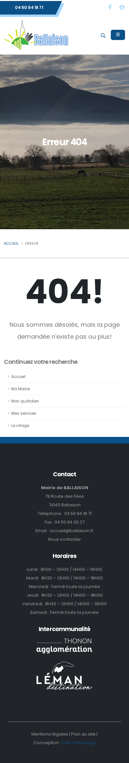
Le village (20, 425)
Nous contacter (64, 539)
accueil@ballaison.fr (72, 531)
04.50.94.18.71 (78, 513)
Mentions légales (49, 734)
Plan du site (83, 734)
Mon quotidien (25, 401)
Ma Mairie (20, 389)
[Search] (103, 34)
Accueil (11, 243)
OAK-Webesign (78, 743)
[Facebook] (110, 7)
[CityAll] (122, 7)
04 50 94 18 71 (29, 7)
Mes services (23, 413)
